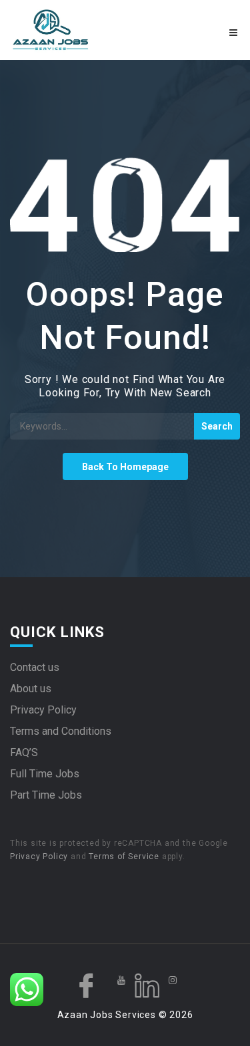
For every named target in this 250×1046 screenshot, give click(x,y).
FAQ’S (24, 752)
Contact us (34, 667)
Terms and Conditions (60, 731)
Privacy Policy (43, 710)
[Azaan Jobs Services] (67, 30)
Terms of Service (124, 856)
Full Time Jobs (44, 773)
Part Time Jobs (46, 795)
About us (30, 688)
